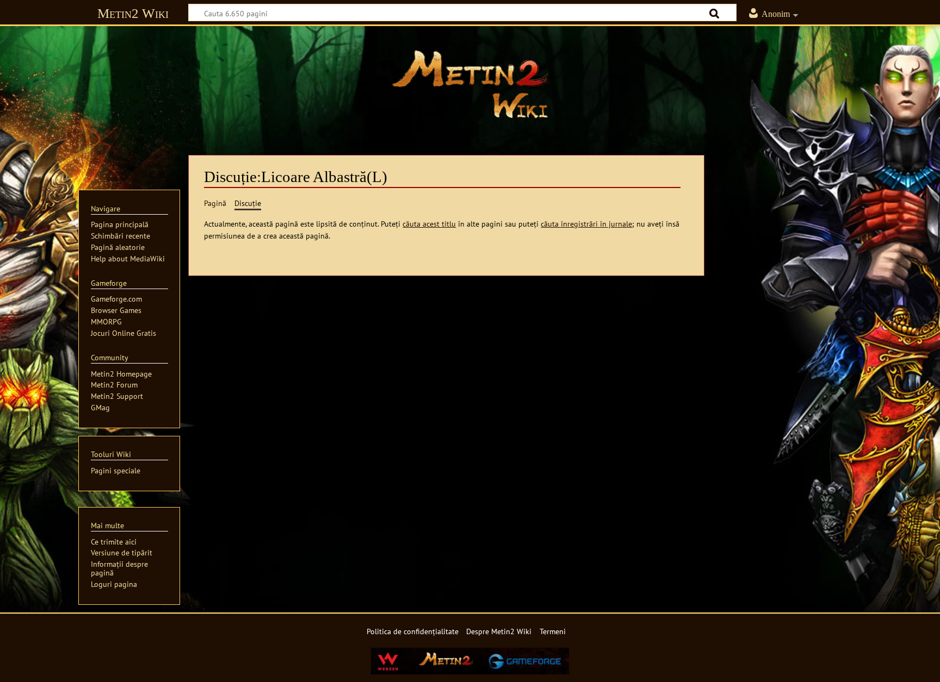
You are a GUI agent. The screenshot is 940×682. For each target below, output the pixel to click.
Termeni (553, 631)
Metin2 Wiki (133, 13)
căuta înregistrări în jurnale (586, 223)
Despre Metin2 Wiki (498, 631)
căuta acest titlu (429, 223)
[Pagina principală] (470, 84)
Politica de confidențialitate (413, 631)
